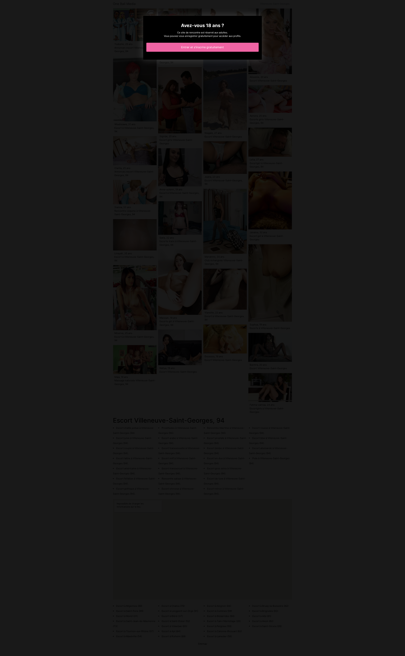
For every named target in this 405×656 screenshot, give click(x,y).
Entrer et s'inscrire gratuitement (202, 47)
